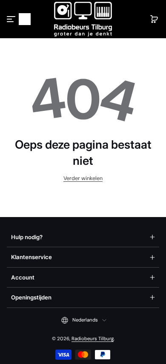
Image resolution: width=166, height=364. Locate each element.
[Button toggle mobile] (12, 19)
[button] (25, 19)
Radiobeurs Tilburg (93, 339)
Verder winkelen (83, 178)
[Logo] (83, 19)
